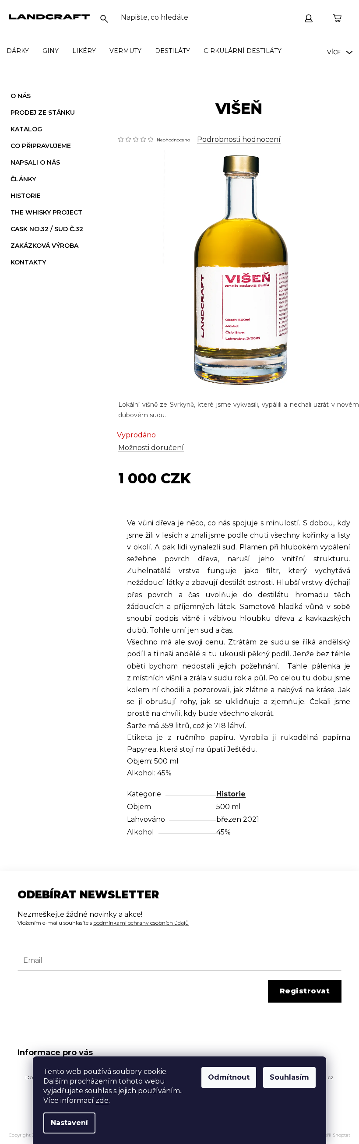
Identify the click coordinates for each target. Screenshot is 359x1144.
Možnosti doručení (151, 448)
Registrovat (305, 991)
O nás (21, 96)
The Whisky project (46, 212)
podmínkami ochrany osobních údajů (141, 922)
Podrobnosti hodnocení (239, 139)
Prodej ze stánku (43, 112)
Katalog (26, 129)
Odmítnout (229, 1077)
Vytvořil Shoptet (332, 1135)
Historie (26, 196)
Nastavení (69, 1123)
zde (102, 1100)
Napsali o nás (35, 162)
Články (23, 179)
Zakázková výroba (44, 246)
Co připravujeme (41, 146)
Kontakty (28, 262)
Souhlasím (289, 1077)
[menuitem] (17, 50)
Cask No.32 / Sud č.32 (47, 229)
